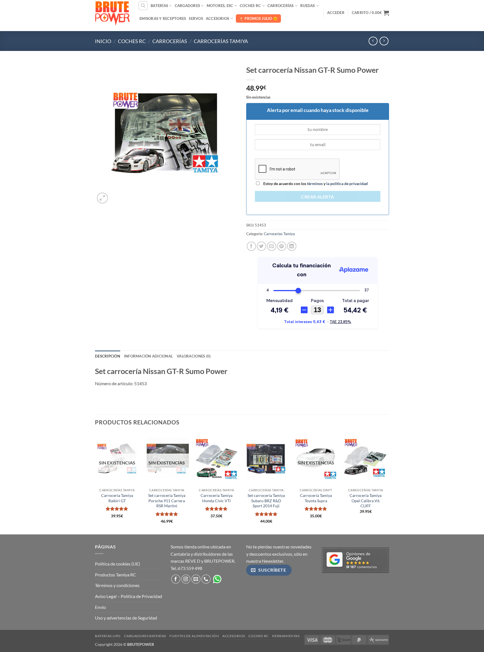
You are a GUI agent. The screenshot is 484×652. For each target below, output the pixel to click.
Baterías (159, 5)
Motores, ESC (220, 5)
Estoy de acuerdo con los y (315, 183)
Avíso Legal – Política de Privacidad (128, 596)
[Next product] (373, 41)
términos (315, 183)
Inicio (103, 41)
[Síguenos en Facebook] (175, 579)
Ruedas (307, 5)
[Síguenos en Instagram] (185, 579)
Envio (100, 607)
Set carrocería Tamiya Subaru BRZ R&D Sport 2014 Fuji (266, 500)
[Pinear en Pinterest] (281, 246)
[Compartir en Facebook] (251, 246)
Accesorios (217, 18)
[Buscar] (143, 5)
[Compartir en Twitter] (261, 246)
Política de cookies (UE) (117, 563)
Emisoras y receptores (162, 18)
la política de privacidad (346, 183)
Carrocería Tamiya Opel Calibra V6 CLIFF (365, 500)
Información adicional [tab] (148, 356)
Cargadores (187, 5)
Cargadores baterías (145, 636)
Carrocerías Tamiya (221, 41)
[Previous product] (384, 41)
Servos (196, 18)
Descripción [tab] (107, 356)
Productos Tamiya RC (115, 574)
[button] (336, 12)
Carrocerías (280, 5)
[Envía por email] (271, 246)
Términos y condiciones (117, 585)
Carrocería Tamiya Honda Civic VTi (216, 498)
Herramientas (285, 636)
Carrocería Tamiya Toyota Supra (316, 498)
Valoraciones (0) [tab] (194, 356)
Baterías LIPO (108, 636)
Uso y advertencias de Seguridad (126, 617)
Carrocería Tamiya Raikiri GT (117, 498)
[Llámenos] (206, 579)
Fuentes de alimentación (194, 636)
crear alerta (317, 196)
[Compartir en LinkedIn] (291, 246)
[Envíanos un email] (196, 579)
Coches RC (250, 5)
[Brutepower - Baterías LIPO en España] (112, 12)
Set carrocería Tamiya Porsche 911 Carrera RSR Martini (166, 500)
